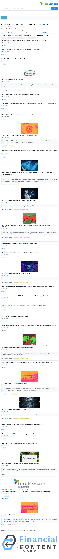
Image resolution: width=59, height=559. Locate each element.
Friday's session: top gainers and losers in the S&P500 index (19, 243)
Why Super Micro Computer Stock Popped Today (16, 273)
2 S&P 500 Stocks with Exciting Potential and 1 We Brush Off (19, 135)
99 (27, 38)
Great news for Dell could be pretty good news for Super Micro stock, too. (21, 278)
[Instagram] (34, 551)
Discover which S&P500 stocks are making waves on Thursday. (20, 434)
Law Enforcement (22, 209)
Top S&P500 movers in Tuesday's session (14, 59)
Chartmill (4, 45)
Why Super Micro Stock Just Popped (12, 79)
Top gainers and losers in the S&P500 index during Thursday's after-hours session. (26, 362)
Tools (23, 17)
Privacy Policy (34, 547)
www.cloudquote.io (40, 544)
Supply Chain (25, 282)
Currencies (12, 21)
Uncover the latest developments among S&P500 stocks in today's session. (24, 40)
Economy (21, 418)
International (18, 21)
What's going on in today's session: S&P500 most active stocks (20, 253)
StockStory (5, 393)
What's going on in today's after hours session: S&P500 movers (20, 94)
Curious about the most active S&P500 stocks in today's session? (21, 49)
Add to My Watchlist (30, 30)
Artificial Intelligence (16, 90)
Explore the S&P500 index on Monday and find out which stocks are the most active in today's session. (29, 151)
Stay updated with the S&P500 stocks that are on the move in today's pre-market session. (28, 325)
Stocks (11, 17)
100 (30, 38)
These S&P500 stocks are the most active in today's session (19, 443)
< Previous (3, 38)
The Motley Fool (5, 90)
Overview (4, 21)
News (8, 21)
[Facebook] (27, 551)
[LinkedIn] (31, 551)
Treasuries (25, 21)
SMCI (45, 24)
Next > (34, 38)
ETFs (17, 17)
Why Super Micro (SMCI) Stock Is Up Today (14, 383)
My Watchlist (15, 12)
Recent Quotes (5, 12)
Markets (4, 17)
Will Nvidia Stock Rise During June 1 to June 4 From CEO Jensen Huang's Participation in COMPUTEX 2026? (27, 173)
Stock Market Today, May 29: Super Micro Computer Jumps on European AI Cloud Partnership (25, 225)
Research (44, 32)
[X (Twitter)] (24, 551)
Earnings (21, 90)
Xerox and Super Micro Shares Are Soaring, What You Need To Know (21, 514)
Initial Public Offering (23, 237)
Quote (10, 32)
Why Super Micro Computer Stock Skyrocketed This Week (19, 200)
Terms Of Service (43, 547)
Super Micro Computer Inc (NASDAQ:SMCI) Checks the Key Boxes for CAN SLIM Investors (28, 103)
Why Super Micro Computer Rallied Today (14, 409)
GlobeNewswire (5, 498)
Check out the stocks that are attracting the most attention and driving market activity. (27, 286)
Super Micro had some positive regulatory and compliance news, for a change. (22, 415)
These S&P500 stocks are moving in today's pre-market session (21, 115)
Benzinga (4, 474)
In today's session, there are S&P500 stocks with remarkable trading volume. (24, 296)
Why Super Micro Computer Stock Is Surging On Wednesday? (20, 463)
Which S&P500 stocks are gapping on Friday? (15, 316)
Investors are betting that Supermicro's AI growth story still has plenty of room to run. (24, 206)
